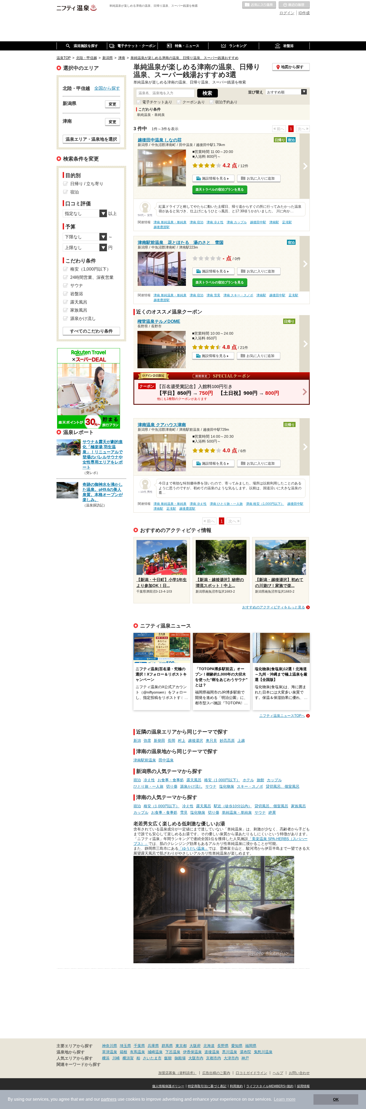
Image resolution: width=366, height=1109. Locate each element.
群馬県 (167, 1046)
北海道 (209, 1046)
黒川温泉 (229, 1052)
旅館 (260, 780)
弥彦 (147, 740)
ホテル (248, 780)
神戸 (245, 1058)
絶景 (272, 812)
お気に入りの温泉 (259, 5)
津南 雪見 (213, 295)
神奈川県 (109, 1046)
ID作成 (304, 13)
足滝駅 (287, 222)
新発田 (159, 740)
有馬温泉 (137, 1052)
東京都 (181, 1046)
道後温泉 (211, 1052)
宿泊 (137, 780)
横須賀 (128, 1058)
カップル (274, 780)
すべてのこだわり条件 (91, 331)
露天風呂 (193, 780)
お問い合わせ (299, 1073)
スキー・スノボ (250, 786)
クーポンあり (193, 102)
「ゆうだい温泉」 (193, 848)
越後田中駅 (258, 222)
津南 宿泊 (196, 222)
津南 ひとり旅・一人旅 (226, 504)
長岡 (171, 740)
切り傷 (171, 786)
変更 (112, 104)
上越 (241, 740)
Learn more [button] (285, 1099)
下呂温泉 (172, 1052)
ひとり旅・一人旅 (148, 786)
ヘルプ (278, 1073)
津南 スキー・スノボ (238, 295)
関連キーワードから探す (79, 1064)
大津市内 (231, 1058)
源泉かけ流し (191, 786)
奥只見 (211, 740)
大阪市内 (195, 1058)
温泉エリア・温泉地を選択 (91, 139)
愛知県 (236, 1046)
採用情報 (303, 1086)
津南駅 (274, 222)
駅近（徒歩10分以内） (233, 806)
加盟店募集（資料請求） (177, 1073)
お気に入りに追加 (261, 178)
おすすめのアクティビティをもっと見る (273, 607)
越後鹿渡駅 (162, 227)
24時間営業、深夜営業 (92, 277)
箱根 (123, 1052)
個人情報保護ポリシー (168, 1086)
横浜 (106, 1058)
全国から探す (107, 88)
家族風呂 (298, 806)
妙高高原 (227, 740)
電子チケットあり (157, 102)
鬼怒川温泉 (263, 1052)
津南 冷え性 (215, 222)
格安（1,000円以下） (222, 780)
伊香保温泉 (192, 1052)
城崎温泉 (155, 1052)
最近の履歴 (294, 5)
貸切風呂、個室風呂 (283, 786)
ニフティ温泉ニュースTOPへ (282, 716)
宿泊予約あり (226, 102)
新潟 (137, 740)
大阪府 (195, 1046)
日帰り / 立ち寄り (86, 183)
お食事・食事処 (171, 780)
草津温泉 (109, 1052)
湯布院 (245, 1052)
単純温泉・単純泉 (237, 812)
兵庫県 (153, 1046)
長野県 (223, 1046)
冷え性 (149, 780)
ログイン (286, 13)
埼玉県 (125, 1046)
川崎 (116, 1058)
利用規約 (236, 1086)
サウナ (210, 786)
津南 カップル (237, 222)
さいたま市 (152, 1058)
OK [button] (336, 1099)
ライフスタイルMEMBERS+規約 (269, 1086)
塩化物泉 (226, 786)
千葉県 (139, 1046)
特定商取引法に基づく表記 (207, 1086)
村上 (181, 740)
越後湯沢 (195, 740)
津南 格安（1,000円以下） (265, 504)
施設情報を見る (214, 178)
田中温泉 (166, 760)
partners (109, 1099)
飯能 (168, 1058)
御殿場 (180, 1058)
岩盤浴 (76, 293)
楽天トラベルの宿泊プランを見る (220, 189)
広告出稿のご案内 (216, 1073)
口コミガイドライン (251, 1073)
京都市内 (213, 1058)
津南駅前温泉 (144, 760)
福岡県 (250, 1046)
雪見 (184, 812)
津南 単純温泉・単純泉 (170, 222)
